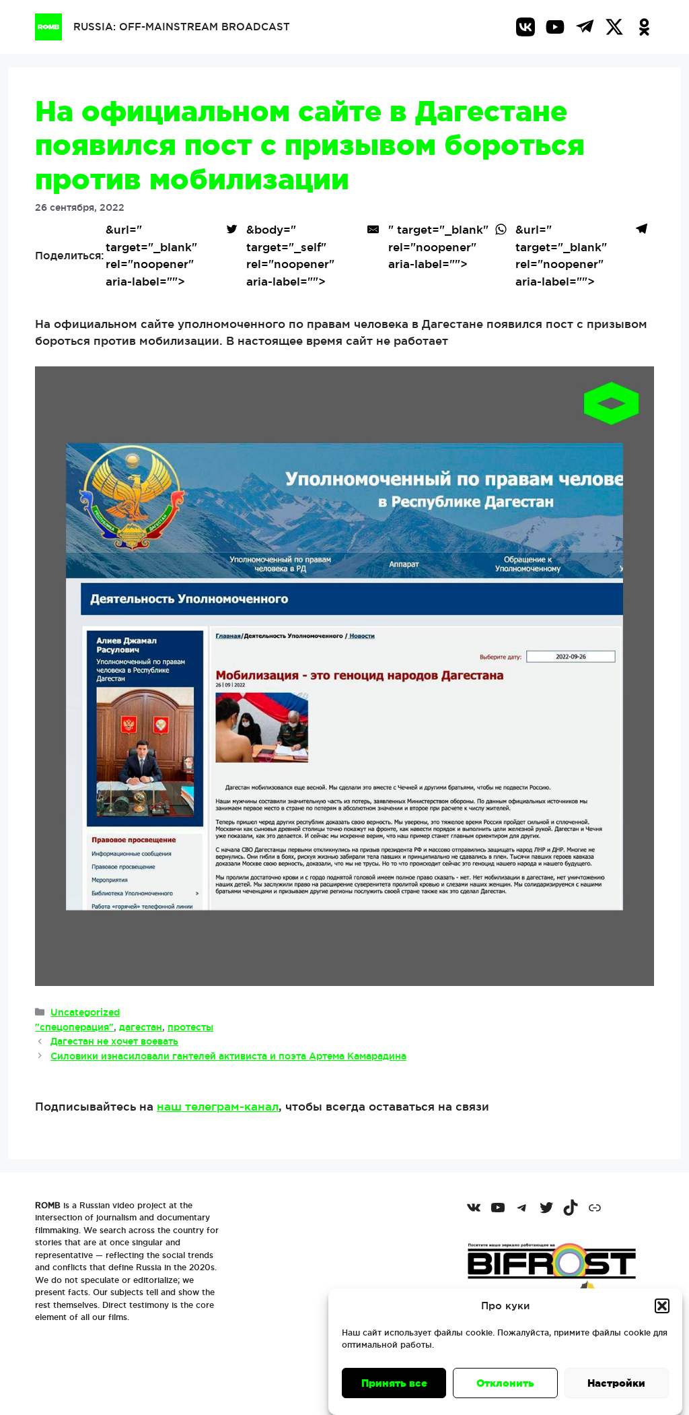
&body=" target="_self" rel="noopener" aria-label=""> (290, 255)
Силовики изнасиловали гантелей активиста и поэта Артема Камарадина (228, 1056)
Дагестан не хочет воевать (114, 1041)
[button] (662, 1306)
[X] (614, 27)
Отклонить (505, 1383)
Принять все (394, 1383)
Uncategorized (85, 1012)
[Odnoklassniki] (644, 27)
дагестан (140, 1027)
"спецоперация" (74, 1027)
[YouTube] (555, 27)
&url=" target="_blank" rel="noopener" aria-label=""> (151, 255)
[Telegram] (585, 27)
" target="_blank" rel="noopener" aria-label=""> (438, 246)
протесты (190, 1027)
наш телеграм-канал (218, 1106)
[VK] (525, 27)
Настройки (616, 1383)
